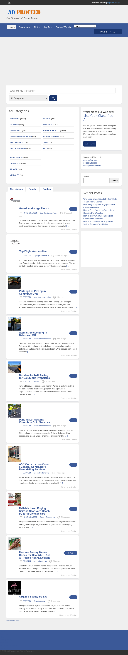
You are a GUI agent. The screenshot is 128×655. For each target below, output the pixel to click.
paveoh (36, 381)
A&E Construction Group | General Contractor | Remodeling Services (34, 467)
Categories (24, 27)
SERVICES (27, 297)
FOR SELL (47, 125)
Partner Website (63, 27)
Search (86, 176)
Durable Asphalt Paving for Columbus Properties (34, 376)
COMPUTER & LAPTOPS (21, 136)
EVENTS (47, 119)
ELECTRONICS (16, 142)
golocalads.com (90, 163)
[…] (67, 226)
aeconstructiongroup (41, 473)
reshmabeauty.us (40, 561)
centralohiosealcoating (42, 297)
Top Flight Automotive (33, 251)
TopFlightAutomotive (41, 256)
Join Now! (90, 144)
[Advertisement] (64, 61)
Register (110, 3)
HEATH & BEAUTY (51, 131)
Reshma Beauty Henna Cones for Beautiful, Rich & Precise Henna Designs (34, 555)
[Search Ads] (53, 98)
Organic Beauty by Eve (33, 596)
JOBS (45, 142)
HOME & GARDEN (51, 136)
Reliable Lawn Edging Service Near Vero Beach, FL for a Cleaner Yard (34, 511)
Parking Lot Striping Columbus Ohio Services (34, 421)
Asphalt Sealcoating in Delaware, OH (33, 334)
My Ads (48, 27)
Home (12, 27)
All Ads (37, 27)
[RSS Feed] (9, 2)
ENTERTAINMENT (18, 148)
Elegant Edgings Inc (47, 517)
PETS (45, 148)
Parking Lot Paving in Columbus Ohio (32, 292)
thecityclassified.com (92, 166)
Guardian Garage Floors (34, 208)
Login (117, 3)
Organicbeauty (39, 601)
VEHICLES (27, 256)
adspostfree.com (90, 160)
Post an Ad (107, 31)
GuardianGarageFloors (48, 213)
